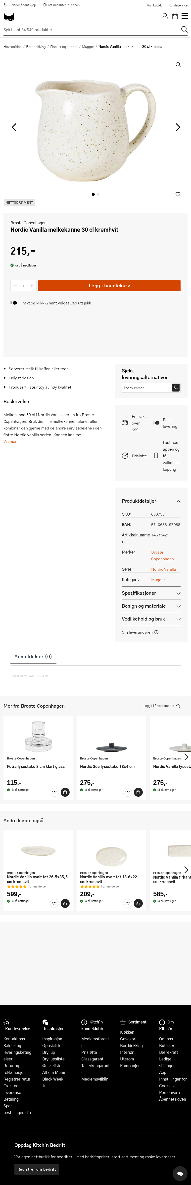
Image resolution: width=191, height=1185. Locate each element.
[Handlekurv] (175, 16)
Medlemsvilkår (94, 1079)
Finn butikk (154, 5)
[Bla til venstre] (13, 127)
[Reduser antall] (15, 285)
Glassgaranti (92, 1059)
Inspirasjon (52, 1039)
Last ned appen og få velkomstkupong (171, 455)
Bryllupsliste (53, 1059)
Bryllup (48, 1052)
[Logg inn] (165, 16)
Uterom (127, 1059)
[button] (178, 194)
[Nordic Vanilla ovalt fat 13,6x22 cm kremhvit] (111, 851)
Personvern (169, 1092)
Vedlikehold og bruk (143, 618)
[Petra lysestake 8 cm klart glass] (38, 736)
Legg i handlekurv (109, 285)
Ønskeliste (51, 1065)
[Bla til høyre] (177, 127)
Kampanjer (130, 1065)
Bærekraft (168, 1052)
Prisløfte (139, 456)
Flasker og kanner (64, 46)
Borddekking (36, 46)
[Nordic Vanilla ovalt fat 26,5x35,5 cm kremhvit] (38, 851)
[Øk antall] (32, 285)
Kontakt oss (14, 1039)
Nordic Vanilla (163, 569)
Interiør (127, 1052)
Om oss (166, 1039)
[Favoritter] (54, 792)
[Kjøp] (65, 792)
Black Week (52, 1079)
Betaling (11, 1099)
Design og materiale (144, 605)
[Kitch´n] (8, 16)
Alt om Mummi (55, 1072)
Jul (45, 1085)
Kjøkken (127, 1032)
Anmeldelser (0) (33, 656)
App (162, 1072)
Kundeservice (178, 5)
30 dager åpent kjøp (22, 5)
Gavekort (128, 1039)
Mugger (88, 46)
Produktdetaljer (139, 500)
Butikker (166, 1045)
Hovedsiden (12, 46)
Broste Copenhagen (28, 223)
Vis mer (10, 441)
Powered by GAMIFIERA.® (29, 676)
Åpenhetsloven (172, 1099)
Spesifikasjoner (139, 592)
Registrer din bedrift (36, 1169)
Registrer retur (16, 1079)
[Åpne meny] (185, 16)
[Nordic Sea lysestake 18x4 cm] (111, 736)
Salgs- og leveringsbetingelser (17, 1052)
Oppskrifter (52, 1045)
